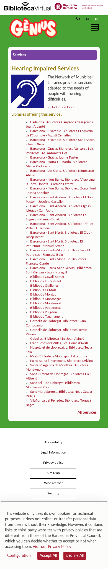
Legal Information (53, 452)
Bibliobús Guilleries (44, 285)
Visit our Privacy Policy (52, 547)
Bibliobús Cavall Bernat (47, 276)
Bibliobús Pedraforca (45, 307)
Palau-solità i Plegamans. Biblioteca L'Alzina (61, 360)
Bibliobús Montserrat (45, 303)
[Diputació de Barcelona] (79, 6)
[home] (32, 28)
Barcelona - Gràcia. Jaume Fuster (54, 157)
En (96, 18)
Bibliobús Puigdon (43, 312)
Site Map (53, 473)
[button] (96, 27)
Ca (78, 18)
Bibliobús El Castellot (45, 281)
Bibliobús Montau (43, 294)
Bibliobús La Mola (43, 290)
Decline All (75, 556)
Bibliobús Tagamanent (46, 316)
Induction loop (63, 107)
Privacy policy (53, 462)
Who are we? (53, 483)
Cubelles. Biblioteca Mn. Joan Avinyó (57, 338)
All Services (87, 413)
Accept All (48, 556)
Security (53, 493)
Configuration (19, 556)
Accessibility (53, 442)
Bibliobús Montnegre (45, 299)
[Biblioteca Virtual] (27, 6)
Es (87, 18)
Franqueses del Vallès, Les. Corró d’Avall (59, 343)
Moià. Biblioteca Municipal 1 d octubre (58, 356)
